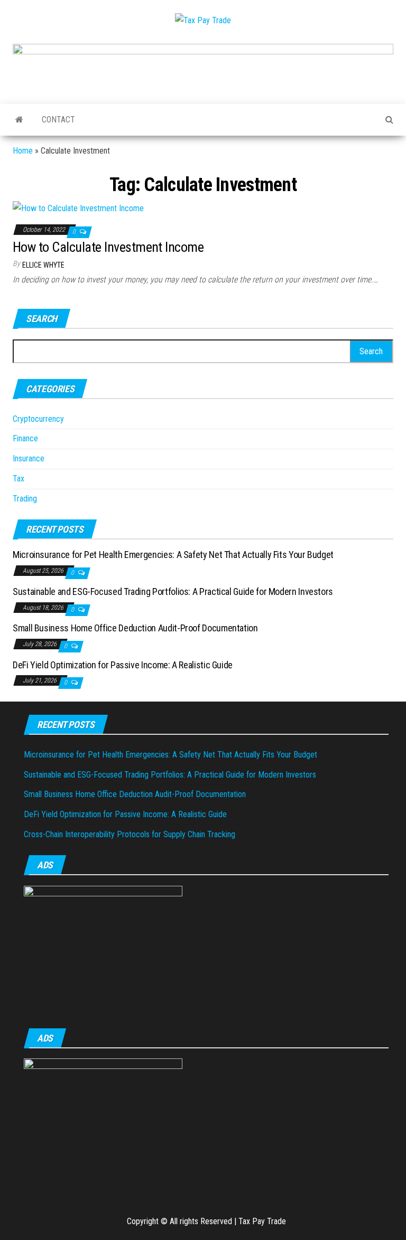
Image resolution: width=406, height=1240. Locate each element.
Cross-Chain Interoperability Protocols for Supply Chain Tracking (129, 834)
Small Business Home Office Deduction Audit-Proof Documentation (135, 627)
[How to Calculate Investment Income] (78, 208)
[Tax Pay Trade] (19, 120)
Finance (25, 438)
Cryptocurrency (38, 419)
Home (23, 151)
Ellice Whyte (43, 265)
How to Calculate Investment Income (108, 247)
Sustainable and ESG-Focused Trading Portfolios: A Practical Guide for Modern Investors (173, 591)
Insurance (28, 458)
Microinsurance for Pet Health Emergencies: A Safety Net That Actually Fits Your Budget (173, 554)
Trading (25, 499)
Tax (18, 479)
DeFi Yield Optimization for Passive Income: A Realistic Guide (123, 664)
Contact (58, 120)
